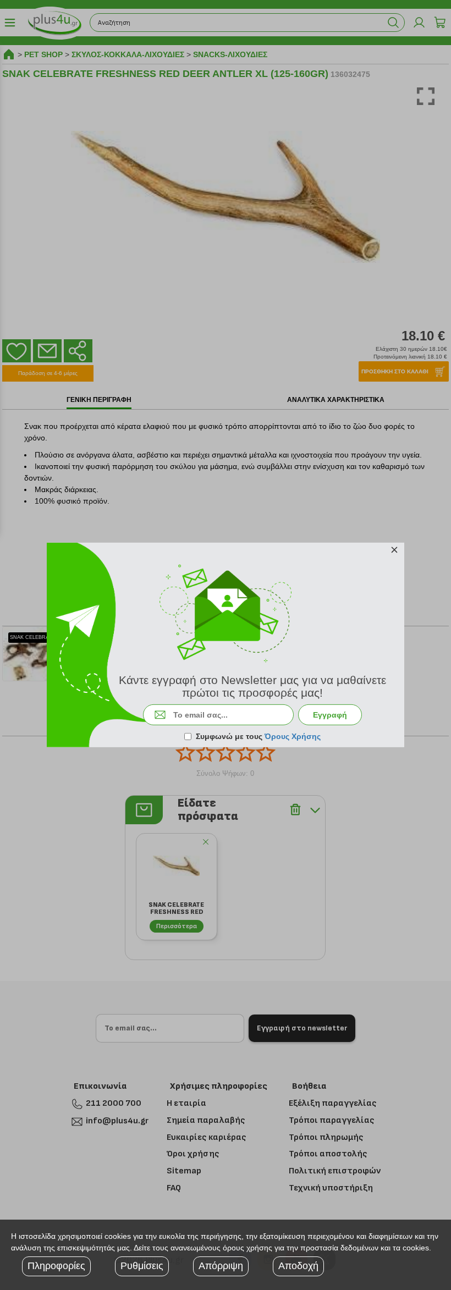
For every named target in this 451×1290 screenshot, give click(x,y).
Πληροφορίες (56, 1265)
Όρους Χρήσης (293, 736)
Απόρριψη (221, 1265)
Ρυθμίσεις (141, 1265)
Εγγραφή (330, 714)
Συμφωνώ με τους (258, 736)
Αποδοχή (298, 1265)
